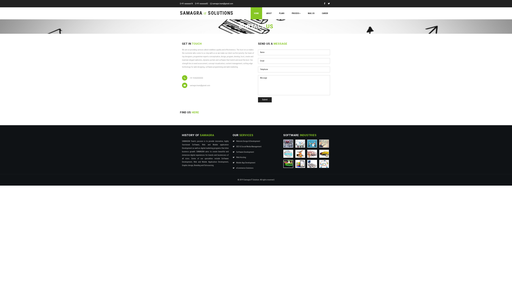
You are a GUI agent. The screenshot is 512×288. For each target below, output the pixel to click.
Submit (265, 100)
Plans (281, 13)
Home (256, 13)
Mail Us (311, 13)
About (269, 13)
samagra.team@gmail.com (222, 4)
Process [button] (295, 13)
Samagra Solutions (206, 13)
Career (325, 13)
